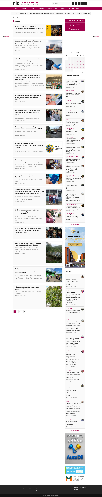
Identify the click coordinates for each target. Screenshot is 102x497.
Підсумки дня (76, 25)
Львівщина (63, 8)
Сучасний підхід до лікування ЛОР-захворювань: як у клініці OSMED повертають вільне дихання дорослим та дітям (73, 197)
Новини (24, 8)
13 (83, 61)
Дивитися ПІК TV (76, 29)
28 (66, 70)
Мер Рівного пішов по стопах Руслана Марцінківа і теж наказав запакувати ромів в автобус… (28, 230)
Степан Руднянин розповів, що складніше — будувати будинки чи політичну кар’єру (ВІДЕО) (73, 168)
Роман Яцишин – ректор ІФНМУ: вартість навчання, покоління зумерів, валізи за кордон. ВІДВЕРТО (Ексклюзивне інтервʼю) (73, 376)
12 (80, 61)
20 (83, 64)
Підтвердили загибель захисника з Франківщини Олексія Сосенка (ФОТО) (73, 159)
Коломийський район (71, 80)
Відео (67, 350)
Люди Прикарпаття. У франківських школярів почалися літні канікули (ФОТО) (27, 112)
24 (75, 67)
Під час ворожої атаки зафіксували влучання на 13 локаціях (73, 114)
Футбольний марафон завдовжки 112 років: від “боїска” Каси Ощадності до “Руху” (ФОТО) (28, 77)
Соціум (67, 119)
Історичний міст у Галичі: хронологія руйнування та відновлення (73, 312)
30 (72, 70)
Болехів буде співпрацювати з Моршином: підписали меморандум (27, 161)
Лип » (83, 73)
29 (69, 70)
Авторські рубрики (74, 8)
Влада (67, 165)
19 (80, 64)
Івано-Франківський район (72, 204)
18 (77, 64)
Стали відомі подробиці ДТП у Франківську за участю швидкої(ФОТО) (28, 128)
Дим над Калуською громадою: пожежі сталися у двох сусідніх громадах (73, 122)
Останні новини (72, 76)
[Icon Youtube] (85, 3)
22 (69, 67)
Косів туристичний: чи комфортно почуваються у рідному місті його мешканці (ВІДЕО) (27, 212)
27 (83, 67)
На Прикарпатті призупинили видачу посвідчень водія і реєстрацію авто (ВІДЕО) (28, 97)
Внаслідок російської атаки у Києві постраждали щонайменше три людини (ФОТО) (73, 149)
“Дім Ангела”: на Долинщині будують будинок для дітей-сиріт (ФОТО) (28, 244)
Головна (16, 8)
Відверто (68, 370)
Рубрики (31, 8)
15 (69, 64)
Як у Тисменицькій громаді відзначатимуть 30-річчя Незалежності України (29, 145)
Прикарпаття (41, 8)
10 (75, 61)
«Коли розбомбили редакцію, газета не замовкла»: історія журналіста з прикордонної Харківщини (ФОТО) (73, 391)
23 (72, 67)
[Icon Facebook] (73, 3)
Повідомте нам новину (75, 21)
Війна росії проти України (72, 110)
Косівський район (70, 175)
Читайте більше (74, 224)
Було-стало (69, 308)
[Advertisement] (75, 41)
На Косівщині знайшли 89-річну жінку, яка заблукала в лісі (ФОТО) (73, 178)
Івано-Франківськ (70, 128)
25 (77, 67)
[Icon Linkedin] (79, 3)
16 (72, 64)
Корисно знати (69, 192)
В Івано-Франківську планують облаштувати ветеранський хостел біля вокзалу (73, 217)
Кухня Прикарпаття (70, 137)
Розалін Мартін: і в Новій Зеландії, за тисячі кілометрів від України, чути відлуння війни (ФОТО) (72, 281)
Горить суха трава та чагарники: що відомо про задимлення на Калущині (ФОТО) (30, 13)
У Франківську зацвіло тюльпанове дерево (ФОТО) (27, 288)
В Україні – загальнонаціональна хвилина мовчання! (71, 131)
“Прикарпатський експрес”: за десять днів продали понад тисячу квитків (28, 42)
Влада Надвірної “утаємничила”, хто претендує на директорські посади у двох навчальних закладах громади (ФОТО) (29, 191)
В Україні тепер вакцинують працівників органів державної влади (29, 60)
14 (66, 64)
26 (80, 67)
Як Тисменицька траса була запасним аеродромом (72, 423)
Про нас (76, 489)
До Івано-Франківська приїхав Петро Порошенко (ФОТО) (73, 187)
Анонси (68, 336)
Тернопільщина (52, 8)
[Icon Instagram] (76, 3)
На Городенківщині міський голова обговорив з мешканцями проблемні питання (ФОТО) (28, 271)
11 (77, 61)
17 (75, 64)
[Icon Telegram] (82, 3)
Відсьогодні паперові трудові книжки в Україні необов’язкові (28, 176)
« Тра (66, 73)
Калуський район (70, 90)
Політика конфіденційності (80, 487)
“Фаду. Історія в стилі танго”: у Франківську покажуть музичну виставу (29, 27)
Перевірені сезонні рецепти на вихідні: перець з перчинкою (73, 140)
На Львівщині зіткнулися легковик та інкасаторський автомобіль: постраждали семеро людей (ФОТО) (73, 104)
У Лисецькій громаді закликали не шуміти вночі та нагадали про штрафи (73, 207)
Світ (67, 276)
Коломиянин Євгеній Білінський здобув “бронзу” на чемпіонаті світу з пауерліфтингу (73, 83)
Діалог (68, 271)
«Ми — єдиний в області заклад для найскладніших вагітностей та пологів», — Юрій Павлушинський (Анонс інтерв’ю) (73, 341)
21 (66, 67)
